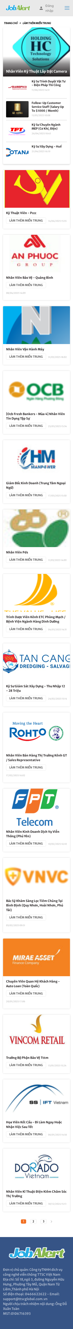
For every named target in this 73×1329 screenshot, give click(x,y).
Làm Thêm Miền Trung (37, 23)
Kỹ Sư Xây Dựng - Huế (47, 146)
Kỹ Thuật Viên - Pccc (21, 213)
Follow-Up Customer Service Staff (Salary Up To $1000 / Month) (48, 106)
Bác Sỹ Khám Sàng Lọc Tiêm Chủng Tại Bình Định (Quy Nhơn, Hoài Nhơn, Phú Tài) (34, 905)
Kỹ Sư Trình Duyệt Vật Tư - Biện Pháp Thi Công (48, 83)
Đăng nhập (49, 8)
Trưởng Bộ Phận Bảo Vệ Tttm (27, 1058)
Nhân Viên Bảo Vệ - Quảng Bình (29, 278)
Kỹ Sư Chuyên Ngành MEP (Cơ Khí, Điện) (46, 126)
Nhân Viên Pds (17, 552)
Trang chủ (11, 23)
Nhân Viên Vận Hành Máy (25, 349)
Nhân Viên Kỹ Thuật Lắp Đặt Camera (36, 71)
